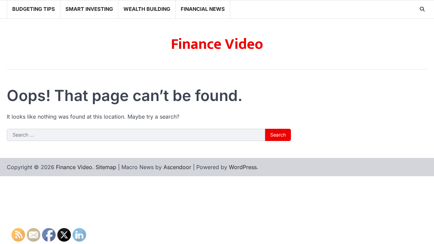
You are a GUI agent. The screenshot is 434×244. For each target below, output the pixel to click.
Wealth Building (146, 9)
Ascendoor (177, 167)
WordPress (243, 167)
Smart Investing (89, 9)
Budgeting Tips (33, 9)
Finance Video (217, 44)
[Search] (422, 9)
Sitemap (106, 167)
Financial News (203, 9)
